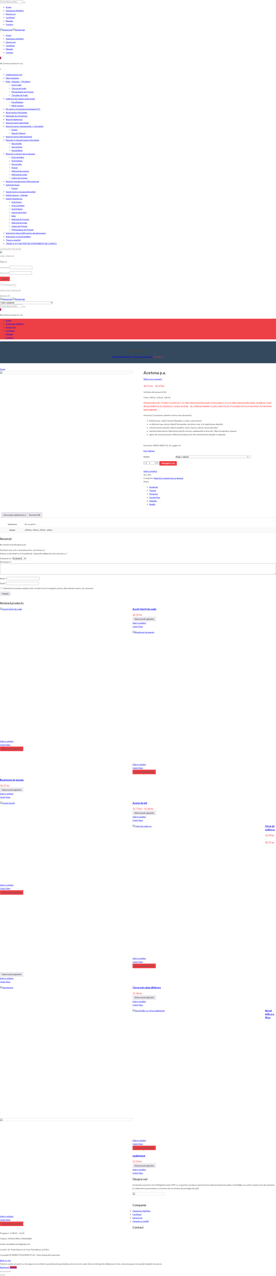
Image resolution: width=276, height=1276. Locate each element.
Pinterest (153, 494)
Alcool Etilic (17, 143)
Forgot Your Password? (10, 290)
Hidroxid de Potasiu (20, 219)
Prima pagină (118, 356)
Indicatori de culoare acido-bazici (20, 98)
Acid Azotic (17, 202)
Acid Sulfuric (17, 161)
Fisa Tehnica (149, 451)
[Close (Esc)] (1, 1271)
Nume (3, 578)
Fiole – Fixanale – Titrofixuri (18, 81)
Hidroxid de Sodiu (19, 223)
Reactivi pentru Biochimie (17, 123)
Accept (13, 1267)
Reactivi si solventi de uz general (20, 154)
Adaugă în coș (168, 463)
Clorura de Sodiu (19, 88)
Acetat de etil (140, 803)
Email (3, 583)
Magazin (9, 21)
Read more (5, 1267)
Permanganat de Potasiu (23, 92)
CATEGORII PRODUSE (10, 249)
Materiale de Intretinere (16, 116)
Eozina (14, 129)
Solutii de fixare (13, 185)
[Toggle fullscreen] (6, 1271)
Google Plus (154, 497)
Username (4, 267)
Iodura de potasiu (19, 178)
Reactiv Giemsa (18, 133)
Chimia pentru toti (14, 74)
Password (4, 273)
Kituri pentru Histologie (16, 112)
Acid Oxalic (17, 85)
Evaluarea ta (6, 558)
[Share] (4, 1271)
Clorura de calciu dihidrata (147, 987)
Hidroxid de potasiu (20, 171)
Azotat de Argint (19, 212)
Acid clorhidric (18, 157)
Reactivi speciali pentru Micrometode (22, 181)
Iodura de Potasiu (19, 226)
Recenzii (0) (34, 515)
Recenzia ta (6, 562)
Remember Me (9, 285)
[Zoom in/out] (9, 1271)
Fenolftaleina (17, 102)
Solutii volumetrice (14, 198)
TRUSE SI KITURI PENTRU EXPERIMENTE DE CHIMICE (31, 243)
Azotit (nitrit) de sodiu (144, 609)
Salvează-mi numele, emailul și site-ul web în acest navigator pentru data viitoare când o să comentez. (48, 588)
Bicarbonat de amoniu (12, 780)
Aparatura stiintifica (15, 10)
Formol (15, 167)
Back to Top (5, 1260)
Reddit (152, 504)
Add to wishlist (150, 471)
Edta (14, 216)
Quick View (138, 626)
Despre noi (11, 14)
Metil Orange (17, 105)
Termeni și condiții (141, 1221)
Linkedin (153, 501)
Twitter (152, 490)
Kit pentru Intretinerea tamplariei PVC (23, 109)
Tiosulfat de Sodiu (20, 95)
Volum (146, 457)
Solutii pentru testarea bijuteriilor (21, 192)
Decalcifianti (17, 150)
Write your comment (152, 379)
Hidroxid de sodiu (19, 174)
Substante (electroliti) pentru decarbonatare (26, 233)
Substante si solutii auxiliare (18, 236)
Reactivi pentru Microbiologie (19, 136)
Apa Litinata (17, 147)
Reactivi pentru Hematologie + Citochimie (24, 126)
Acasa (8, 7)
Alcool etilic (17, 164)
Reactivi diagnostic (14, 119)
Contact (9, 24)
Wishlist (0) (5, 295)
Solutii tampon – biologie (17, 195)
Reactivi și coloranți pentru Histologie (22, 140)
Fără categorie (12, 78)
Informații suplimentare (14, 515)
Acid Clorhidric (18, 205)
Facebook (153, 487)
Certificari (10, 17)
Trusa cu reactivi (13, 240)
